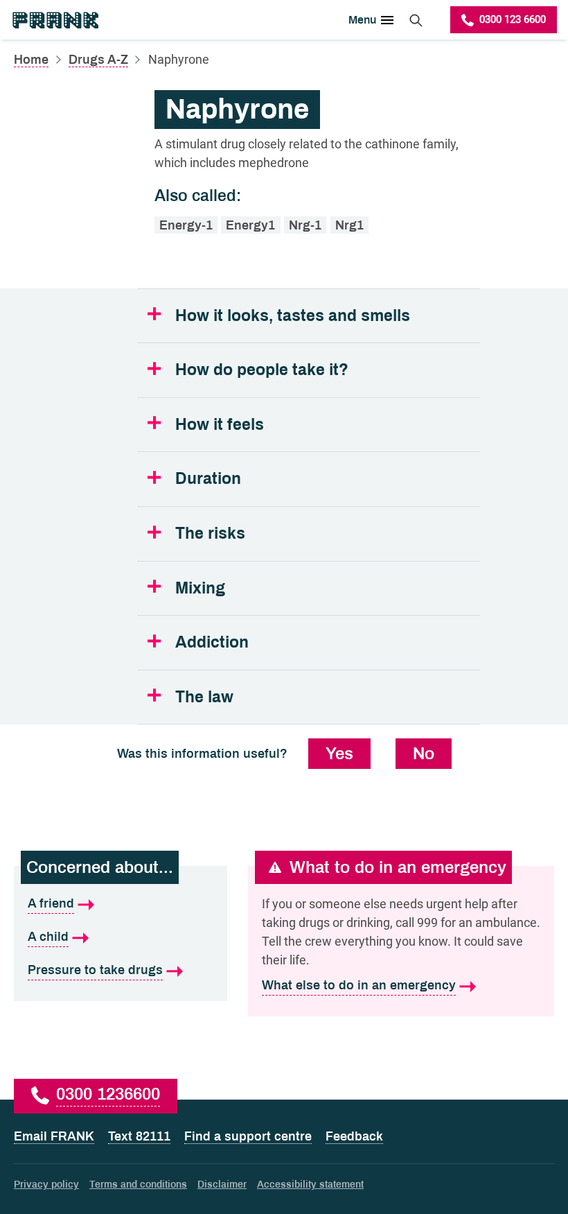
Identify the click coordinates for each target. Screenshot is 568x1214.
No (423, 754)
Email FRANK (54, 1136)
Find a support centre (248, 1136)
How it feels (219, 424)
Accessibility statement (310, 1184)
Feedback (354, 1136)
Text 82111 (139, 1136)
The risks (210, 533)
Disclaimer (222, 1184)
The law (204, 697)
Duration (208, 478)
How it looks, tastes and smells (292, 315)
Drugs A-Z (98, 60)
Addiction (212, 642)
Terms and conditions (138, 1184)
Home (31, 60)
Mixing (200, 588)
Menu (362, 20)
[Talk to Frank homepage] (54, 20)
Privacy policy (46, 1184)
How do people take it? (261, 370)
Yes (339, 754)
